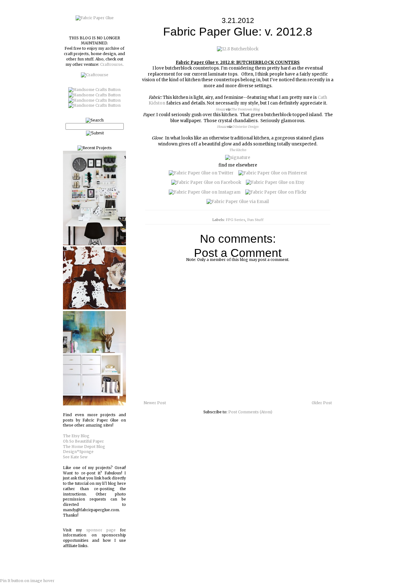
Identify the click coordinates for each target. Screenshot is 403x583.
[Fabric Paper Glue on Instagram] (204, 192)
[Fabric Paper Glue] (95, 17)
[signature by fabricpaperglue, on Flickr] (237, 157)
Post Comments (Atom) (250, 412)
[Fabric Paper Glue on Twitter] (201, 173)
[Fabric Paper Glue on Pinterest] (272, 173)
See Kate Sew (75, 457)
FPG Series (235, 220)
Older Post (322, 402)
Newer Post (155, 402)
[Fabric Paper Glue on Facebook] (206, 182)
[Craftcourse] (94, 74)
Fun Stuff (255, 220)
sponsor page (101, 530)
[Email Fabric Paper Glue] (238, 201)
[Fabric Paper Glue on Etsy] (275, 182)
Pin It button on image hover (27, 580)
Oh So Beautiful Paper (83, 441)
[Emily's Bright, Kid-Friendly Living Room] (94, 404)
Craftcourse (111, 64)
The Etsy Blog (76, 435)
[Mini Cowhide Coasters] (94, 308)
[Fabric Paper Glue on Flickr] (276, 192)
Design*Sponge (78, 451)
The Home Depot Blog (84, 446)
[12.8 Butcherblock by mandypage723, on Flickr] (237, 49)
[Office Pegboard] (94, 243)
